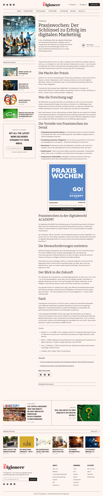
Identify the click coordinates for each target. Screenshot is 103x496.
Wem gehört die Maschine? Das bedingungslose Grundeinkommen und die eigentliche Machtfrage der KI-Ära (27, 86)
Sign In (89, 471)
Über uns (55, 468)
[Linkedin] (14, 5)
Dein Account (91, 468)
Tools (75, 468)
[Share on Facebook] (41, 375)
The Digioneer (42, 494)
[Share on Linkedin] (45, 375)
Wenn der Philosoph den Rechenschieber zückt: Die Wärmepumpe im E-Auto (26, 115)
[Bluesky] (7, 5)
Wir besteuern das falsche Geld (24, 101)
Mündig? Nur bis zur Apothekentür (25, 72)
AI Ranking (64, 11)
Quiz (74, 471)
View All (94, 431)
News (19, 11)
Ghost (57, 494)
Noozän (73, 11)
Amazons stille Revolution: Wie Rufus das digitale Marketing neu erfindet (58, 451)
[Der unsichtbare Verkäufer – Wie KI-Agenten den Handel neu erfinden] (27, 442)
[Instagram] (10, 5)
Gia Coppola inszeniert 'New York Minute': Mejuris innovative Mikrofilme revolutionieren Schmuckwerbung (37, 412)
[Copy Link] (49, 375)
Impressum (56, 485)
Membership (90, 477)
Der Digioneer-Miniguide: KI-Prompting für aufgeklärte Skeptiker (90, 451)
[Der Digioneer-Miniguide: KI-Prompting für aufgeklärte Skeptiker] (92, 442)
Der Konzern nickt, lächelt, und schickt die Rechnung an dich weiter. (43, 451)
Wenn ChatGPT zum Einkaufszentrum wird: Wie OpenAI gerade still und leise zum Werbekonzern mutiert (9, 451)
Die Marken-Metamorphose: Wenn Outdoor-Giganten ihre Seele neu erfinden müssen (76, 451)
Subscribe (94, 4)
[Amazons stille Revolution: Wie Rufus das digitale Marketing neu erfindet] (59, 442)
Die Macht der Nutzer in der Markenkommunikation (57, 366)
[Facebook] (4, 5)
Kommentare (77, 479)
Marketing (42, 21)
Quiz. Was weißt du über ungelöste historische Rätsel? (65, 412)
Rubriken (75, 485)
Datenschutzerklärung (59, 477)
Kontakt (55, 479)
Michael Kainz (90, 44)
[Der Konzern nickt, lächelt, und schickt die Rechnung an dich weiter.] (43, 442)
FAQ (54, 482)
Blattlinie (55, 471)
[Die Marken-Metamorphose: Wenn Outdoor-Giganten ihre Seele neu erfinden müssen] (76, 442)
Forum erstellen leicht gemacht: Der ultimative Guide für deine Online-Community (67, 362)
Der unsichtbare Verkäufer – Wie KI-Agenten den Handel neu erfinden (27, 451)
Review (75, 477)
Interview (76, 482)
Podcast (75, 474)
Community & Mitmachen (60, 474)
